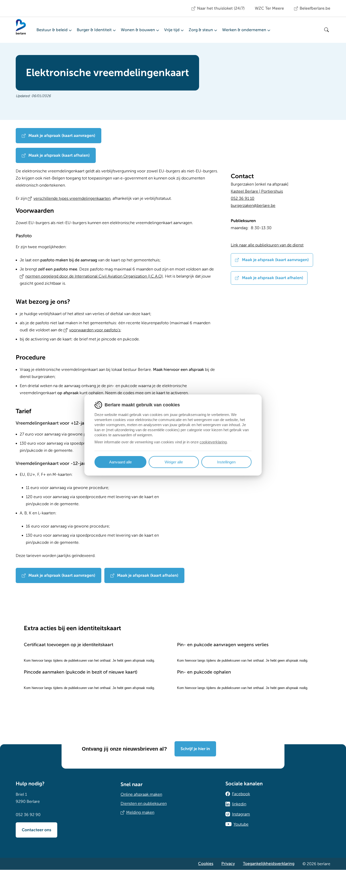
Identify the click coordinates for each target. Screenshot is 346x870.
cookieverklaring (213, 442)
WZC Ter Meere (269, 8)
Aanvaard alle (120, 462)
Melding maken (140, 812)
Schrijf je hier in (195, 749)
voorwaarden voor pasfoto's (94, 330)
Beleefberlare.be (315, 8)
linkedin (239, 804)
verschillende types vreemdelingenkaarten (71, 198)
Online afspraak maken (141, 794)
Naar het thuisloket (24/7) (221, 8)
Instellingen (226, 462)
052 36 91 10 (242, 198)
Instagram (241, 814)
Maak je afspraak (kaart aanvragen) (61, 135)
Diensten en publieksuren (144, 804)
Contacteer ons (36, 830)
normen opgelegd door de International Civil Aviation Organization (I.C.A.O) (94, 276)
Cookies (205, 863)
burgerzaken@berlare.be (253, 205)
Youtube (241, 824)
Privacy (228, 863)
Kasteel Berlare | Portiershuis (257, 191)
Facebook (241, 794)
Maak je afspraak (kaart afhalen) (58, 155)
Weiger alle (174, 462)
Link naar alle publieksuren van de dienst (267, 245)
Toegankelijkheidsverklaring (268, 863)
